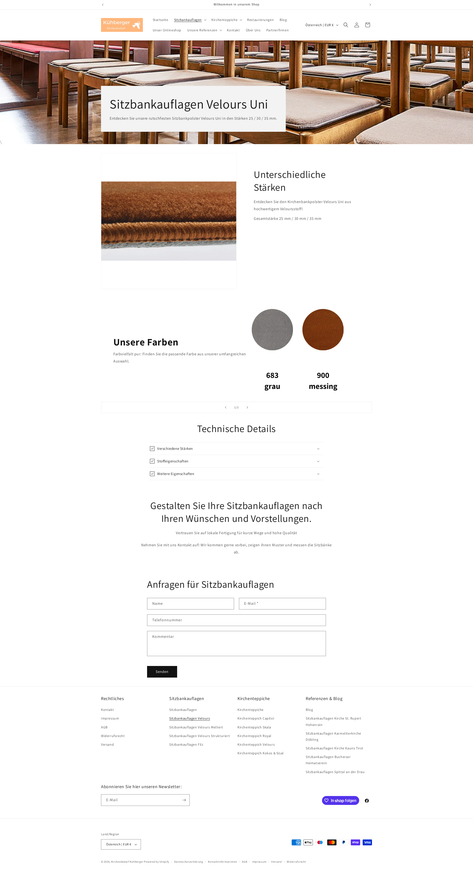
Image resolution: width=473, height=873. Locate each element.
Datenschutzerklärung (188, 861)
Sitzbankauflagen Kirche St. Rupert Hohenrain (333, 721)
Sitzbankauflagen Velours (189, 718)
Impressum (110, 718)
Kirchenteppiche (250, 709)
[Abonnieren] (184, 800)
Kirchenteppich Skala (254, 727)
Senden (162, 671)
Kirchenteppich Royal (254, 736)
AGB (104, 727)
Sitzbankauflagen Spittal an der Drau (335, 772)
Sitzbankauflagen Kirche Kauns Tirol (334, 748)
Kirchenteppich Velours (256, 744)
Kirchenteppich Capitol (255, 718)
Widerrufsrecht (113, 736)
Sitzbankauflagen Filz (186, 744)
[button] (190, 20)
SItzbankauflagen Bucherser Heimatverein (328, 760)
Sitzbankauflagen (183, 709)
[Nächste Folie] (247, 407)
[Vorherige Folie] (225, 407)
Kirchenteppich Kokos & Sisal (260, 753)
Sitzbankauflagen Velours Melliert (196, 727)
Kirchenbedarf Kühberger (127, 861)
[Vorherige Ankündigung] (102, 4)
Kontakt (107, 709)
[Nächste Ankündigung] (370, 4)
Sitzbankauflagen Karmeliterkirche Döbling (333, 736)
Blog (309, 709)
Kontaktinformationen (222, 861)
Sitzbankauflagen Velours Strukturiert (199, 736)
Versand (107, 744)
